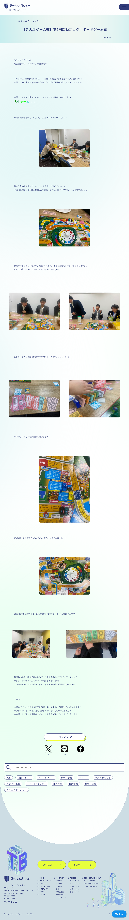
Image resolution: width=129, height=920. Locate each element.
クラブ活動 (66, 777)
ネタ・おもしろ (102, 777)
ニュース (83, 777)
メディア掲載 (13, 783)
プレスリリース (46, 777)
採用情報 (73, 783)
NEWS (42, 892)
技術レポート (24, 777)
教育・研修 (90, 783)
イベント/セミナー (36, 783)
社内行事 (57, 783)
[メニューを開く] (124, 7)
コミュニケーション (17, 789)
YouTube (9, 902)
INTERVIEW (44, 889)
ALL (9, 777)
